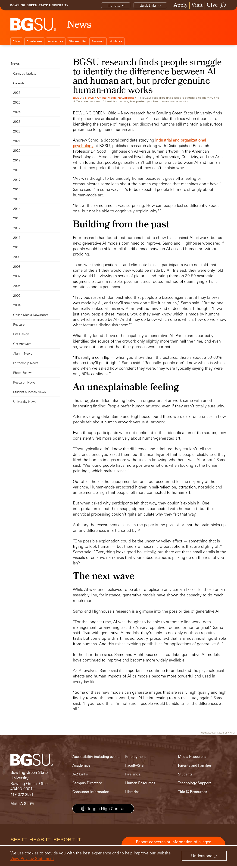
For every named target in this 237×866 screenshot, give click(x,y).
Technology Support (194, 783)
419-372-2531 (22, 794)
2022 (17, 131)
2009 (17, 257)
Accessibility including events (96, 756)
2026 (17, 92)
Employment (135, 756)
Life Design (21, 334)
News (89, 97)
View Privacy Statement (32, 858)
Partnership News (25, 363)
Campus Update (24, 73)
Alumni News (22, 353)
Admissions (34, 41)
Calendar (19, 83)
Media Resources (192, 756)
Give (212, 5)
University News (24, 401)
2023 (17, 121)
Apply (180, 5)
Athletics (116, 41)
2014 (17, 209)
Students (185, 774)
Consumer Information (90, 792)
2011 (17, 237)
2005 (17, 295)
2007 (17, 276)
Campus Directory (87, 783)
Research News (24, 382)
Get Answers (22, 344)
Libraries (132, 792)
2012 (17, 228)
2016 (17, 189)
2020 (17, 150)
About (16, 41)
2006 (17, 286)
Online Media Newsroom (115, 97)
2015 (17, 199)
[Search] (223, 5)
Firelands (132, 774)
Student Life (77, 41)
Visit (197, 5)
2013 (17, 218)
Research (97, 41)
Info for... (113, 5)
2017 (17, 180)
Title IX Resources (192, 792)
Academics (55, 41)
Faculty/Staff (135, 765)
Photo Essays (22, 373)
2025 (17, 102)
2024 (17, 112)
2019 (17, 160)
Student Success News (29, 392)
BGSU (77, 97)
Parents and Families (195, 765)
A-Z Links (80, 774)
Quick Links (148, 5)
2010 (17, 247)
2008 (17, 266)
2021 (17, 141)
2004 (17, 305)
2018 (17, 170)
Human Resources (140, 783)
